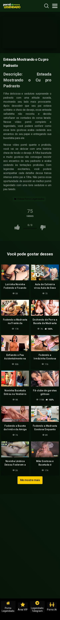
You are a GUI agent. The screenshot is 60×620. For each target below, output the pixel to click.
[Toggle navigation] (55, 6)
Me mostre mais (30, 480)
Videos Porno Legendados (30, 199)
